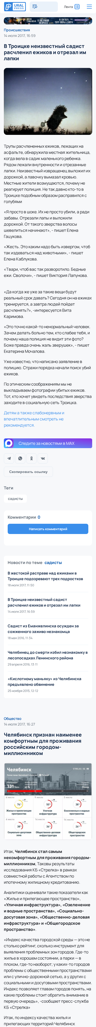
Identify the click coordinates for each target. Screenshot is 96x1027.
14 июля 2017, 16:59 (20, 35)
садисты (15, 498)
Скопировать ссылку (28, 472)
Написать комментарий (48, 529)
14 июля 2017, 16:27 (19, 724)
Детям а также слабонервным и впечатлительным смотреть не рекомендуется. (34, 419)
